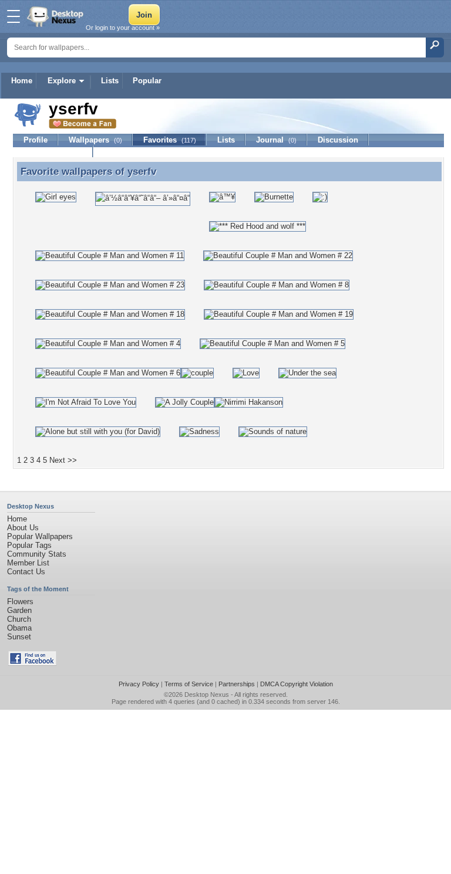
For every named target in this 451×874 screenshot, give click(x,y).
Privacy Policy (139, 683)
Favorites (169, 139)
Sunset (19, 636)
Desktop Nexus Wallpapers (56, 16)
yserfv (141, 171)
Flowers (20, 601)
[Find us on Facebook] (32, 663)
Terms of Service (188, 683)
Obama (19, 628)
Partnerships (236, 683)
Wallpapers (95, 139)
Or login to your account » (123, 27)
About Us (23, 527)
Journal (276, 139)
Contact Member (53, 151)
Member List (28, 562)
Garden (19, 610)
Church (19, 619)
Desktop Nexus (206, 694)
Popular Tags (29, 545)
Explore (62, 80)
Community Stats (36, 554)
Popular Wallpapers (40, 536)
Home (21, 80)
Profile (35, 139)
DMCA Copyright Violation (296, 683)
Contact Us (26, 571)
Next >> (63, 460)
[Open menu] (13, 16)
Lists (110, 80)
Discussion (338, 139)
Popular (147, 80)
